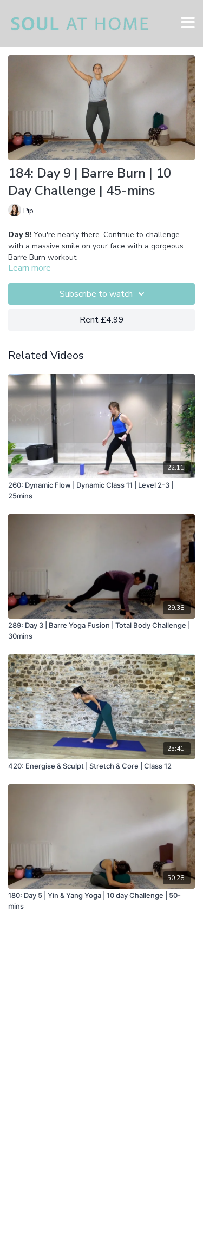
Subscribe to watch (96, 294)
